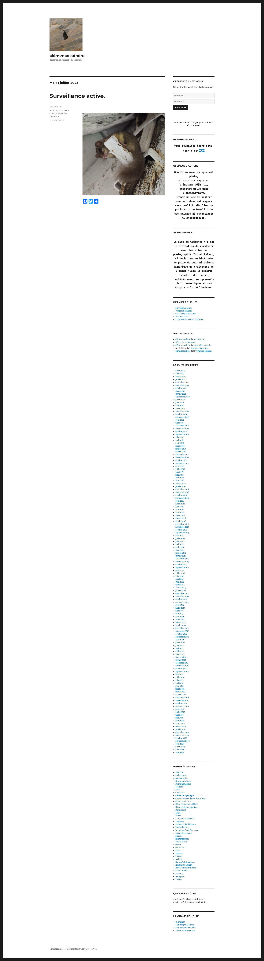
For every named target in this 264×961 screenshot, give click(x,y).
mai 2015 (179, 544)
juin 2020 (179, 402)
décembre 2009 (182, 732)
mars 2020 (180, 408)
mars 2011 (179, 689)
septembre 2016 (182, 498)
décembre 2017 (182, 455)
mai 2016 (179, 509)
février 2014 (180, 588)
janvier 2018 (180, 452)
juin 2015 (179, 541)
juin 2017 (179, 472)
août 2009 (179, 744)
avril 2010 (179, 721)
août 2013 (179, 605)
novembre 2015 (182, 527)
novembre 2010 (182, 700)
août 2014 (179, 570)
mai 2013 (179, 614)
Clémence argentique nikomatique (190, 798)
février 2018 (180, 449)
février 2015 (180, 553)
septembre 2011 (182, 671)
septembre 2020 (182, 397)
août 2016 (179, 501)
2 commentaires (57, 120)
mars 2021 (180, 391)
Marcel (178, 836)
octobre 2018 (181, 431)
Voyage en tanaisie (183, 311)
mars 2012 (180, 654)
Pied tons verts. (182, 317)
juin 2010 (179, 715)
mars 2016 (180, 515)
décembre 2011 (181, 663)
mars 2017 (180, 481)
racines (178, 859)
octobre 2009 (181, 738)
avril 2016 (179, 512)
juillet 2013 (180, 608)
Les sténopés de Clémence (186, 830)
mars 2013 (179, 619)
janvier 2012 (180, 660)
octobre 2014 (181, 564)
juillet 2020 (180, 400)
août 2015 (179, 535)
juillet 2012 (180, 642)
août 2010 (179, 709)
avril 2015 (179, 547)
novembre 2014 (182, 562)
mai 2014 (179, 579)
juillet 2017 (180, 469)
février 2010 (180, 726)
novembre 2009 (182, 735)
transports (180, 876)
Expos (178, 816)
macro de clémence (183, 833)
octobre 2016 (181, 495)
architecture (180, 775)
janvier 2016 (180, 521)
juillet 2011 (180, 677)
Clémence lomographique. (186, 807)
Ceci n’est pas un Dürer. (185, 314)
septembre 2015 (182, 533)
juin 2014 (179, 576)
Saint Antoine (181, 871)
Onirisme (179, 847)
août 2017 (179, 466)
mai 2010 (179, 718)
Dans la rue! (180, 810)
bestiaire (53, 110)
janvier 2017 (180, 486)
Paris (177, 850)
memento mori (182, 839)
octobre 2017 (181, 460)
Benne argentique (183, 781)
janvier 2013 (180, 625)
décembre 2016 (182, 489)
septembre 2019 (182, 417)
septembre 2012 (182, 637)
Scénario (179, 873)
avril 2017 (179, 478)
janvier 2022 (180, 379)
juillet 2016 (180, 504)
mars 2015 (180, 550)
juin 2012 (179, 645)
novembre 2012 (182, 631)
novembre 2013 (182, 596)
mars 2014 (180, 585)
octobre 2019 (181, 414)
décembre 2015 (182, 524)
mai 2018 (179, 440)
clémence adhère (67, 55)
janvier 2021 (180, 394)
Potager (178, 856)
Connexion (180, 922)
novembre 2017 (182, 457)
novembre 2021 (182, 385)
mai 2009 (179, 752)
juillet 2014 (180, 573)
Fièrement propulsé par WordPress (82, 949)
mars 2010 (180, 723)
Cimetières (180, 792)
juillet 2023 (180, 371)
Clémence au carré (183, 801)
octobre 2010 (181, 703)
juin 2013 (179, 611)
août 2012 (179, 640)
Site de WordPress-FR (185, 930)
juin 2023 (179, 374)
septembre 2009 (182, 741)
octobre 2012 (181, 634)
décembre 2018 (182, 426)
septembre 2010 (182, 706)
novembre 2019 (182, 411)
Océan (178, 845)
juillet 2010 (180, 712)
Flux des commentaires (185, 928)
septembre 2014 (182, 567)
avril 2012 (179, 651)
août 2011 (179, 674)
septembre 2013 (182, 602)
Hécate (178, 342)
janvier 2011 (180, 695)
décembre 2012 (182, 628)
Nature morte (181, 842)
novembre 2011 (182, 666)
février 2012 (180, 657)
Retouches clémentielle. (185, 868)
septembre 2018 (182, 434)
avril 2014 (179, 582)
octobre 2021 (181, 388)
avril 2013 (179, 616)
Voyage (178, 879)
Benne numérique (183, 784)
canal (177, 790)
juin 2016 (179, 507)
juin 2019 (179, 423)
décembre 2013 (182, 593)
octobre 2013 (181, 599)
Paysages (179, 853)
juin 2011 (179, 680)
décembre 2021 (182, 382)
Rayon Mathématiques (185, 862)
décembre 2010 (182, 697)
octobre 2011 (180, 669)
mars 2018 (180, 446)
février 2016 (180, 518)
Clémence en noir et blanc (186, 804)
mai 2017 (179, 475)
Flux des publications (184, 925)
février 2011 (180, 692)
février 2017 (180, 483)
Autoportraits (181, 778)
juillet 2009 (180, 747)
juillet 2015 (180, 538)
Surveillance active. (77, 95)
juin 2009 (179, 750)
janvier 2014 (180, 590)
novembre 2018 (182, 428)
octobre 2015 (181, 530)
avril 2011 (179, 686)
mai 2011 (179, 683)
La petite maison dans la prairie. (189, 319)
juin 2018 (179, 437)
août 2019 (179, 420)
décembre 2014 (182, 559)
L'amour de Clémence (184, 818)
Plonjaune (199, 339)
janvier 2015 (180, 556)
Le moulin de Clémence (185, 824)
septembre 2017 (182, 463)
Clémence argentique (184, 795)
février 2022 (180, 376)
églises (178, 813)
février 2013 (180, 622)
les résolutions (181, 827)
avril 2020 (179, 405)
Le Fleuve (179, 821)
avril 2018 (179, 443)
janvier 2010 (180, 729)
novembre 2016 (182, 492)
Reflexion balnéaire (184, 865)
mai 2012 (179, 648)
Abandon (179, 772)
